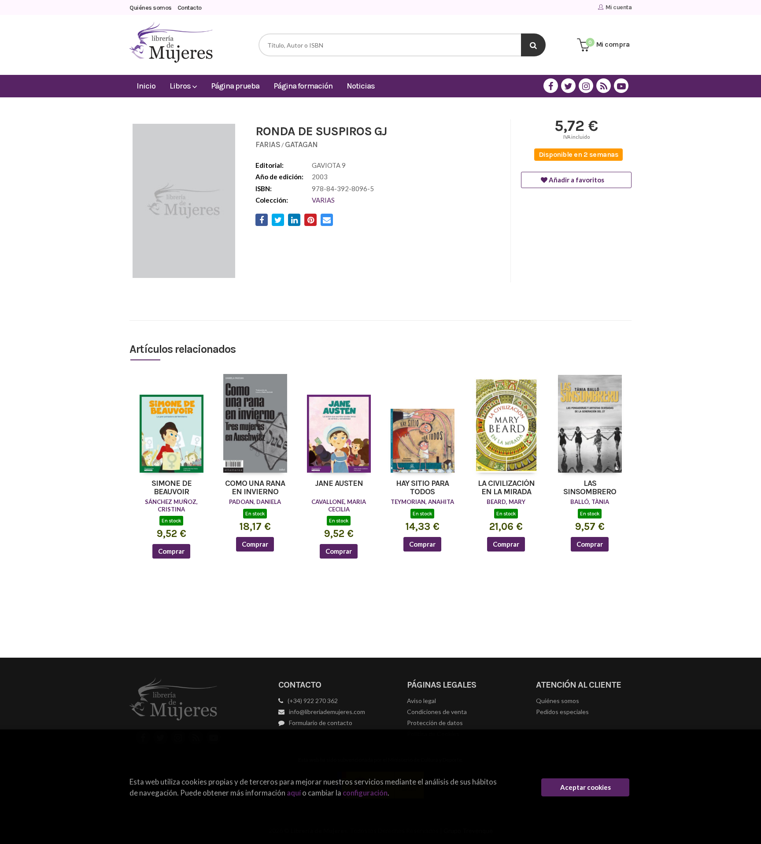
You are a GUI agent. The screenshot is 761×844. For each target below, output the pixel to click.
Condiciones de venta (437, 711)
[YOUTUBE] (621, 85)
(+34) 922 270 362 (313, 700)
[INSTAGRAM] (586, 85)
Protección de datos (435, 722)
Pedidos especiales (562, 711)
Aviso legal (421, 700)
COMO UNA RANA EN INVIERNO (255, 488)
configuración (365, 792)
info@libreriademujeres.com (327, 711)
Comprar (171, 551)
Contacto (189, 7)
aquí (294, 792)
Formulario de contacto (320, 722)
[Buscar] (533, 44)
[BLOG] (603, 85)
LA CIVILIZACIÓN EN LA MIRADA (506, 488)
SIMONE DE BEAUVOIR (171, 488)
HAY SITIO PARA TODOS (422, 488)
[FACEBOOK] (550, 85)
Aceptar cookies (585, 787)
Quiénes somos (150, 7)
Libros (181, 86)
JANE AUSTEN (339, 483)
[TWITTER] (568, 85)
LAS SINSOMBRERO (589, 488)
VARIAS (323, 200)
